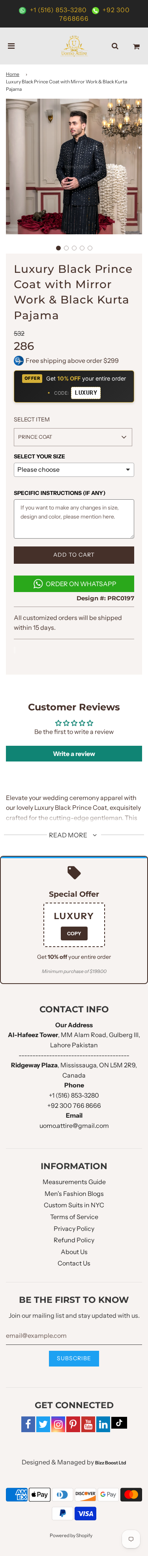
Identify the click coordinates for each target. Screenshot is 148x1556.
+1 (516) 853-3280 (58, 10)
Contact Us (74, 1263)
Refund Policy (74, 1240)
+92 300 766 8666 (74, 1105)
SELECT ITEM (32, 419)
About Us (74, 1252)
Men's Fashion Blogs (74, 1193)
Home (12, 74)
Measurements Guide (74, 1182)
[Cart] (136, 46)
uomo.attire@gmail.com (74, 1125)
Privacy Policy (74, 1228)
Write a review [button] (74, 754)
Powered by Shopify (71, 1535)
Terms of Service (74, 1217)
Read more (68, 835)
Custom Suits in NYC (74, 1205)
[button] (58, 248)
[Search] (115, 46)
